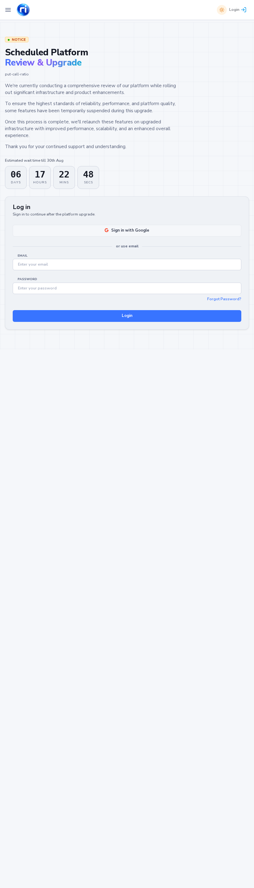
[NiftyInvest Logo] (23, 10)
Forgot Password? (224, 299)
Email (23, 256)
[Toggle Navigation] (8, 9)
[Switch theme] (222, 10)
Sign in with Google (130, 230)
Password (27, 279)
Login (234, 9)
